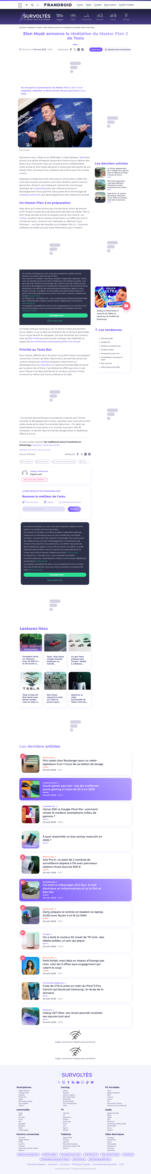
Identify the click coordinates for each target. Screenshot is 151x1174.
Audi (20, 1113)
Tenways (110, 1148)
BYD (20, 1115)
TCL (64, 1126)
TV (62, 1109)
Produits (27, 462)
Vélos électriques (114, 1134)
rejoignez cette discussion (46, 445)
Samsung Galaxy (25, 1101)
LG (64, 1115)
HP (108, 1101)
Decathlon (111, 1140)
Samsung (67, 1121)
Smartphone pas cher (110, 353)
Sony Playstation (70, 1103)
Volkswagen (23, 1130)
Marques (31, 27)
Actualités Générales (53, 983)
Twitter (23, 218)
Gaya (109, 1142)
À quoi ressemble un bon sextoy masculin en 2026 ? (72, 838)
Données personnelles (105, 1164)
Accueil (22, 27)
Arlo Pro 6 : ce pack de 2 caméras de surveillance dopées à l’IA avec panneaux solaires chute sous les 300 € (70, 863)
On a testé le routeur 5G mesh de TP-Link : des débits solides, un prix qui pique (73, 939)
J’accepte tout (56, 315)
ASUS (65, 1091)
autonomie (40, 188)
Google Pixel (24, 1093)
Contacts (64, 1164)
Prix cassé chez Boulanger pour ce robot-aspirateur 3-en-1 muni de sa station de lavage (73, 762)
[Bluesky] (92, 1082)
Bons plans (110, 5)
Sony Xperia (23, 1103)
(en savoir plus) (34, 296)
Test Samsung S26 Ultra (99, 1159)
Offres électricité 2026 (110, 367)
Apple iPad (67, 1138)
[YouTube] (78, 1082)
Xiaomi (21, 1105)
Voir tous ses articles (34, 479)
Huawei (22, 1095)
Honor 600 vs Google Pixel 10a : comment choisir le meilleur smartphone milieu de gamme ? (70, 813)
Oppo (21, 1099)
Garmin (22, 1144)
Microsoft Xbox (69, 1097)
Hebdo (49, 502)
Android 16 (128, 1154)
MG (20, 1121)
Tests (88, 5)
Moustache (111, 1144)
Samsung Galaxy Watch (28, 1148)
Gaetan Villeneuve (39, 471)
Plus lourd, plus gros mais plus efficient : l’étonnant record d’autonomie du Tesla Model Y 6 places (116, 185)
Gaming (65, 1087)
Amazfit (22, 1138)
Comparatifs (49, 806)
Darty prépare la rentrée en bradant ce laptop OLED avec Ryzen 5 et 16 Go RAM (73, 913)
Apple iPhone (24, 1091)
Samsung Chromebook (116, 1105)
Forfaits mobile (107, 350)
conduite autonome (29, 194)
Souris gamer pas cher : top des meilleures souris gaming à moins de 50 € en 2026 (71, 787)
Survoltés (43, 462)
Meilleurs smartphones (111, 346)
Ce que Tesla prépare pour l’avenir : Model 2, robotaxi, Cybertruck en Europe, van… (78, 660)
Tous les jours (31, 502)
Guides (97, 5)
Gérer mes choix (55, 320)
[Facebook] (68, 1082)
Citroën (22, 1117)
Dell (109, 1095)
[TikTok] (87, 1082)
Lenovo (110, 1097)
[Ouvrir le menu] (20, 5)
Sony (65, 1124)
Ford (20, 1119)
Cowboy (110, 1138)
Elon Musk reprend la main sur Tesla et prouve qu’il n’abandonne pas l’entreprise (55, 698)
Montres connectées (28, 1134)
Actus (80, 5)
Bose (109, 1115)
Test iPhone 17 (91, 1154)
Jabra (109, 1117)
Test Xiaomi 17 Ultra (110, 1154)
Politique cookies (29, 311)
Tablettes (66, 1134)
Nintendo (67, 1099)
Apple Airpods (113, 1113)
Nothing (110, 1121)
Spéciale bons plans (71, 502)
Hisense (66, 1113)
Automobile (23, 1109)
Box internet (106, 363)
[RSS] (73, 1082)
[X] (59, 1082)
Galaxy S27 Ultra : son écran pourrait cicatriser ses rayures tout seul (73, 1014)
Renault (22, 1126)
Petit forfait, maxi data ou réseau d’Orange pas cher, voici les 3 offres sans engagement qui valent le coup (73, 964)
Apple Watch (24, 1140)
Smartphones (24, 1087)
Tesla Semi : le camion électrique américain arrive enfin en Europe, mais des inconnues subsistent (117, 197)
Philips (65, 1119)
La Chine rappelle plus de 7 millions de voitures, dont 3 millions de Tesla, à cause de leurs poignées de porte (118, 172)
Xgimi (65, 1128)
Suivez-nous (96, 49)
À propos (52, 1164)
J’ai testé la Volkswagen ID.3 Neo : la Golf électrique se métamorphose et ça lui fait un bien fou (72, 888)
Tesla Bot (45, 365)
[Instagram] (63, 1082)
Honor (109, 1099)
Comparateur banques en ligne (55, 1159)
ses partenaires (28, 303)
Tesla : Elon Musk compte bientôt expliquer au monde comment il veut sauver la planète (55, 660)
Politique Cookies (81, 1164)
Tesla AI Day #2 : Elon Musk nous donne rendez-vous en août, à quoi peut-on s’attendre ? (30, 698)
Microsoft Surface (114, 1103)
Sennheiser (111, 1126)
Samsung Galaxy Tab (71, 1146)
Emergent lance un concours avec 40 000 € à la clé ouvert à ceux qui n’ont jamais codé (30, 660)
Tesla (39, 27)
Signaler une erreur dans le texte (34, 450)
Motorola (22, 1097)
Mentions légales (36, 1164)
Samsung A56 (107, 338)
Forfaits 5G (105, 342)
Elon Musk (33, 338)
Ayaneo (66, 1093)
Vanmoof (111, 1150)
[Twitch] (82, 1082)
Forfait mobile (126, 5)
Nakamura (111, 1146)
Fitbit (21, 1142)
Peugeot (22, 1124)
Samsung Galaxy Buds (116, 1124)
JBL (108, 1119)
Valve (65, 1105)
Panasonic (67, 1117)
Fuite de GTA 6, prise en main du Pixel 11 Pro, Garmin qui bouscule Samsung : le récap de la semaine (73, 989)
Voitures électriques (65, 462)
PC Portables (112, 1087)
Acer (109, 1091)
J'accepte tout (56, 575)
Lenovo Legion (69, 1095)
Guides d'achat (50, 783)
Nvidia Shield (68, 1101)
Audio (108, 1109)
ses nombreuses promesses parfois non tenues (55, 341)
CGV (121, 1164)
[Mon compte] (38, 4)
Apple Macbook (113, 1093)
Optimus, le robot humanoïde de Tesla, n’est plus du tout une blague (79, 698)
